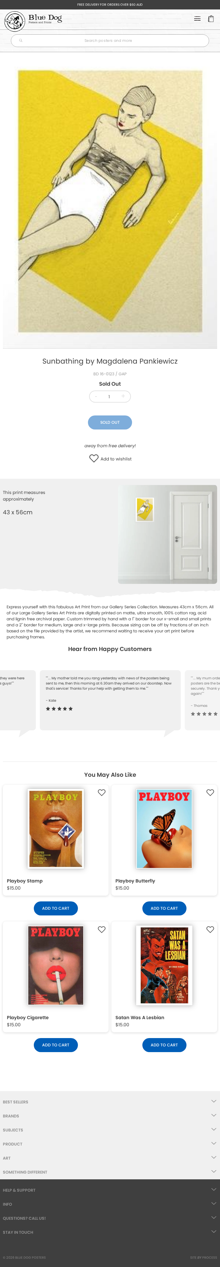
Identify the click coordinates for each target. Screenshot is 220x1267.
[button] (95, 458)
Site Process (203, 1257)
